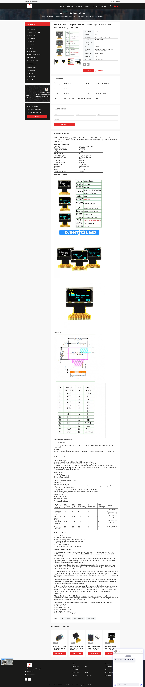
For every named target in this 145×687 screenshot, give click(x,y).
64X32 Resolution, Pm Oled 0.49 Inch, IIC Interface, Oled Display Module (111, 648)
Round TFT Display (31, 35)
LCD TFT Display (31, 29)
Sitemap (86, 672)
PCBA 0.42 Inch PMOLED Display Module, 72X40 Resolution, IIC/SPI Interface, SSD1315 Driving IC (94, 648)
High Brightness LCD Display (33, 54)
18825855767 (38, 109)
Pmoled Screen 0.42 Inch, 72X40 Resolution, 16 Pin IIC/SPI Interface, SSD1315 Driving (76, 648)
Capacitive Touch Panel (32, 80)
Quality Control (75, 672)
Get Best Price (88, 70)
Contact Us (74, 675)
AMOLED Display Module (33, 41)
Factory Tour (75, 669)
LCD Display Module (31, 67)
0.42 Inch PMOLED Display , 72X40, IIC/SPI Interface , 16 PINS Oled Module (59, 648)
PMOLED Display (50, 16)
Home (43, 16)
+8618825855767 (37, 112)
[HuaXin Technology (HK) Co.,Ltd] (29, 6)
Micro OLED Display (31, 45)
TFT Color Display (31, 38)
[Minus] (141, 651)
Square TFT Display (31, 51)
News (86, 666)
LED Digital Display (31, 76)
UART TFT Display (31, 64)
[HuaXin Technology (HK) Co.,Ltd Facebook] (111, 1)
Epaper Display (30, 73)
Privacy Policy (88, 675)
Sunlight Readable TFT (32, 60)
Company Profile (75, 666)
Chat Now (37, 116)
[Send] (141, 684)
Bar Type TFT (30, 48)
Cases (86, 669)
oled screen (91, 618)
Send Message (64, 124)
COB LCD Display (31, 57)
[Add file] (115, 684)
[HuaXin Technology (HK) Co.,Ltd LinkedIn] (113, 1)
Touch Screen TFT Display (33, 32)
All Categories (108, 675)
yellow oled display (78, 618)
